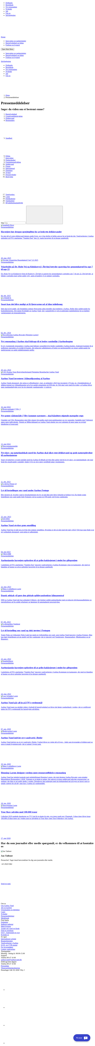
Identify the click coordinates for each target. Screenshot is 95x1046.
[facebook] (23, 1007)
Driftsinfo (9, 3)
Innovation (9, 158)
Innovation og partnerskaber (16, 41)
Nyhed (8, 173)
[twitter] (23, 1025)
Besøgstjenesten (7, 941)
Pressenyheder (11, 175)
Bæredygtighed (11, 114)
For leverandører (7, 947)
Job (7, 11)
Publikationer (10, 199)
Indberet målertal (7, 924)
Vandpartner (10, 201)
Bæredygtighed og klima (15, 43)
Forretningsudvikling (13, 162)
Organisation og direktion (10, 910)
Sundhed (9, 138)
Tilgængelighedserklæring (10, 968)
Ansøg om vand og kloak (10, 928)
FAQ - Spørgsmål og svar (10, 933)
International (10, 168)
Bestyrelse (9, 177)
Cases (8, 197)
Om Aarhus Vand (7, 906)
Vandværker (10, 195)
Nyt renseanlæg (11, 7)
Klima (8, 156)
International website (8, 939)
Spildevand (10, 164)
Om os (8, 13)
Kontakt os (5, 935)
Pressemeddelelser (7, 916)
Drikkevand (10, 118)
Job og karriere (6, 908)
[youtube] (23, 1043)
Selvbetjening (11, 15)
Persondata (5, 966)
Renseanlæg (10, 120)
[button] (7, 49)
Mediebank (5, 918)
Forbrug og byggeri (13, 45)
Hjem (8, 95)
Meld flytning (6, 926)
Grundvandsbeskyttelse (14, 116)
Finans (8, 166)
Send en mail (6, 884)
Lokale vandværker (8, 949)
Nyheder (9, 9)
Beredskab (9, 5)
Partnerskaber (11, 160)
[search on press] (44, 215)
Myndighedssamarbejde (14, 203)
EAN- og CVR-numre (9, 945)
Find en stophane (7, 931)
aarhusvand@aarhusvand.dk (11, 960)
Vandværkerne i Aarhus (9, 943)
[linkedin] (23, 990)
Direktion (9, 170)
